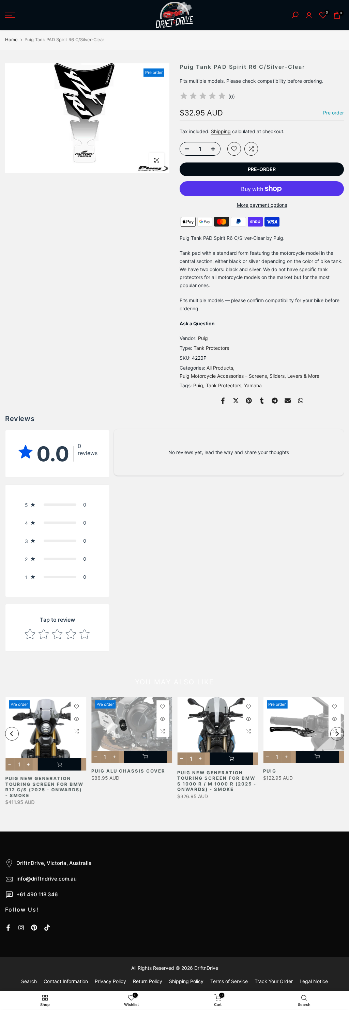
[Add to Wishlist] (234, 149)
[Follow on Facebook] (8, 927)
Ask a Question (197, 323)
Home (11, 39)
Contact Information (66, 981)
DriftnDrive (206, 968)
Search (29, 981)
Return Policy (147, 981)
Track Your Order (274, 981)
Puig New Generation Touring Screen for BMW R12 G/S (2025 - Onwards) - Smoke (44, 787)
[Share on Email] (288, 401)
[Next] (337, 734)
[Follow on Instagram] (21, 927)
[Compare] (251, 149)
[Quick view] (76, 719)
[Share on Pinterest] (249, 401)
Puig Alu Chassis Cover (128, 771)
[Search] (295, 15)
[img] (203, 97)
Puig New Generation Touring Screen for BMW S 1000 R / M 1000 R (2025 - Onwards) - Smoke (216, 781)
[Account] (309, 15)
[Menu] (58, 15)
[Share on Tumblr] (262, 401)
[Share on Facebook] (223, 401)
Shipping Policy (186, 981)
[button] (57, 504)
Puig (203, 338)
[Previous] (12, 734)
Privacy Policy (110, 981)
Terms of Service (229, 981)
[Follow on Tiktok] (47, 927)
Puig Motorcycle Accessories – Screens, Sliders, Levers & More (249, 376)
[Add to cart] (59, 764)
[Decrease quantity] (185, 149)
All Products (220, 368)
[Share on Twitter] (236, 401)
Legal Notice (314, 981)
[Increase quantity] (215, 149)
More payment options (262, 205)
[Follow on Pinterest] (34, 927)
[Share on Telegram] (275, 401)
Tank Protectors (211, 348)
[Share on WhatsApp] (301, 401)
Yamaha (253, 385)
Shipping (221, 131)
